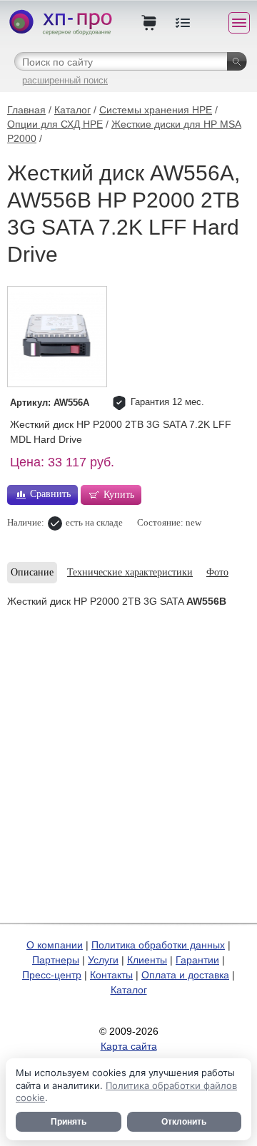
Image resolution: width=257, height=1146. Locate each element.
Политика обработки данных (158, 945)
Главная (26, 110)
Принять (68, 1122)
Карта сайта (129, 1046)
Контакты (111, 975)
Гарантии (197, 960)
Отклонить (183, 1122)
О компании (54, 945)
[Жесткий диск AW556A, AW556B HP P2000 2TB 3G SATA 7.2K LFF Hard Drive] (57, 337)
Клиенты (147, 960)
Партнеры (55, 960)
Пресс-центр (51, 975)
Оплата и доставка (185, 975)
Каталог (72, 110)
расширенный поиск (65, 80)
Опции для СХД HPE (55, 124)
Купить (119, 494)
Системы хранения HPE (155, 110)
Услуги (103, 960)
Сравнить (50, 493)
